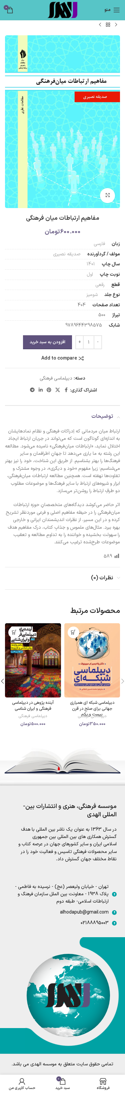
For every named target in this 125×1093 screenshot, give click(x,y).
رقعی (100, 284)
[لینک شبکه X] (57, 390)
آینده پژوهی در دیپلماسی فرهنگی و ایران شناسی (33, 705)
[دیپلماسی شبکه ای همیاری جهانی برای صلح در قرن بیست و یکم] (92, 660)
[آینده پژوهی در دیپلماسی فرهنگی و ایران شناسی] (33, 660)
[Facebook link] (66, 390)
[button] (73, 632)
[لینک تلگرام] (32, 390)
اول (90, 274)
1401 (91, 264)
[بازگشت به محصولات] (108, 25)
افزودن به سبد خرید (47, 342)
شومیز (92, 294)
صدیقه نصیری (67, 254)
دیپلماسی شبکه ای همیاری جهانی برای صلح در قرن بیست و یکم (92, 708)
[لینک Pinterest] (49, 390)
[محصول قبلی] (116, 25)
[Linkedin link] (41, 390)
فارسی (99, 243)
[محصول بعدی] (100, 25)
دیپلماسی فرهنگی (56, 378)
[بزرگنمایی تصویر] (107, 195)
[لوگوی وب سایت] (62, 9)
